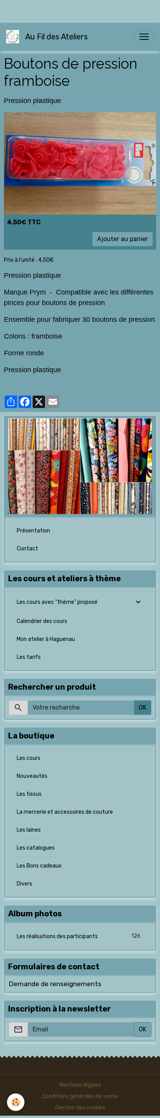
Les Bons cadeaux (39, 865)
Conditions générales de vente (80, 1096)
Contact (27, 548)
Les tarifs (29, 657)
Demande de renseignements (55, 984)
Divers (24, 883)
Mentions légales (80, 1085)
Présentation (33, 530)
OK (142, 707)
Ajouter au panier (122, 239)
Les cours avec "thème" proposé (57, 602)
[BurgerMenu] (144, 36)
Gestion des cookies (80, 1107)
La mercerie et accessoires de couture (65, 812)
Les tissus (29, 794)
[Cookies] (15, 1102)
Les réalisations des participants (79, 936)
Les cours (28, 758)
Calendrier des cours (42, 621)
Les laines (29, 830)
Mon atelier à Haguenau (46, 639)
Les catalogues (36, 848)
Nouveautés (32, 776)
